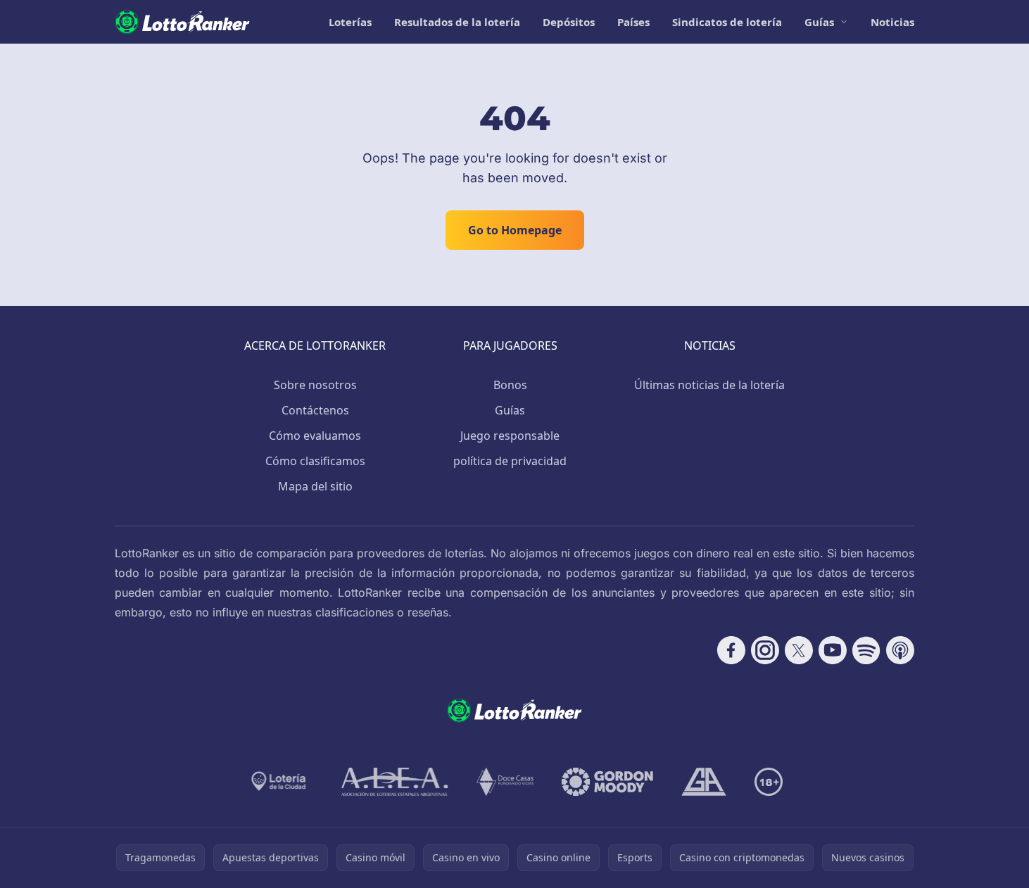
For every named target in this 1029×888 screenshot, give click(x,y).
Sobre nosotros (315, 385)
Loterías (350, 22)
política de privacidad (510, 461)
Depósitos (569, 22)
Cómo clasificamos (315, 461)
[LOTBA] (279, 782)
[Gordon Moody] (607, 782)
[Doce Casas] (505, 782)
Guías (819, 22)
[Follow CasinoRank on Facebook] (731, 650)
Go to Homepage (515, 230)
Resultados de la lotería (457, 22)
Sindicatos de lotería (727, 22)
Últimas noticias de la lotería (709, 385)
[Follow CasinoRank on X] (799, 650)
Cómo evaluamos (315, 435)
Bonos (510, 385)
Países (633, 22)
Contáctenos (315, 410)
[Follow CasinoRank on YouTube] (833, 650)
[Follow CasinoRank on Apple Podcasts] (900, 650)
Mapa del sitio (315, 486)
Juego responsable (510, 435)
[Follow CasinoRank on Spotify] (866, 650)
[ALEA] (394, 782)
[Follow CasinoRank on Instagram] (765, 650)
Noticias (892, 22)
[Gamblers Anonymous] (703, 782)
